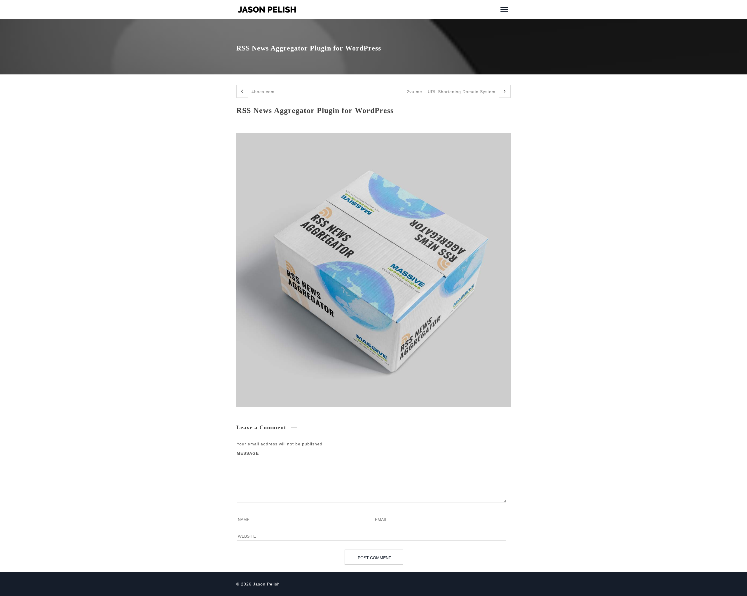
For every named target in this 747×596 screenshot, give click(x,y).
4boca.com (262, 91)
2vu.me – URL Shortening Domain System (452, 91)
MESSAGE (248, 453)
